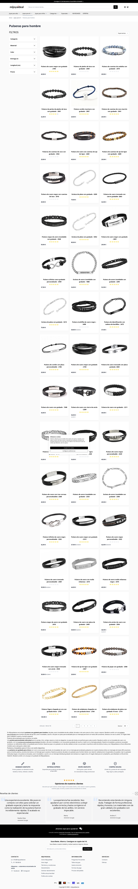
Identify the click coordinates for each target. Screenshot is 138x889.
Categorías (53, 13)
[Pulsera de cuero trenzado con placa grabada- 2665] (114, 349)
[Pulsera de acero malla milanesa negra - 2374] (114, 564)
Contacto (104, 860)
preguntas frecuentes (65, 832)
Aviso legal (44, 862)
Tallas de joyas (76, 862)
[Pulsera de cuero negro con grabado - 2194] (84, 349)
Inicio (10, 18)
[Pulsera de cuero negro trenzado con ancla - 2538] (54, 651)
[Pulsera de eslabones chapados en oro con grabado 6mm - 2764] (84, 693)
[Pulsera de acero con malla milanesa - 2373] (84, 564)
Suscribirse (87, 849)
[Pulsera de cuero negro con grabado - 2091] (114, 221)
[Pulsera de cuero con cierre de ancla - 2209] (84, 391)
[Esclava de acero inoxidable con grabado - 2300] (114, 478)
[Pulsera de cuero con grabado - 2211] (114, 391)
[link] (74, 725)
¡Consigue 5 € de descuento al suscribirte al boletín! (68, 1)
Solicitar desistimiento (48, 871)
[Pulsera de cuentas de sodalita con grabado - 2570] (114, 51)
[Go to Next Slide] (136, 793)
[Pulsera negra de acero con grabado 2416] (54, 606)
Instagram (26, 871)
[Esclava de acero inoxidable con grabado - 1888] (84, 264)
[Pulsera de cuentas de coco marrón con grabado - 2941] (114, 93)
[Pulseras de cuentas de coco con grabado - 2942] (54, 136)
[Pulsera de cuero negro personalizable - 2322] (114, 521)
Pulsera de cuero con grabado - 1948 (54, 407)
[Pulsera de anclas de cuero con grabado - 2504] (114, 606)
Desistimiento (45, 868)
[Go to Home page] (16, 7)
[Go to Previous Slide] (133, 793)
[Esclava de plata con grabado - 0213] (54, 306)
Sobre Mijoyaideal (46, 860)
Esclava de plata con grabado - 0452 (84, 237)
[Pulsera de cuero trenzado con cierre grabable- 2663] (114, 178)
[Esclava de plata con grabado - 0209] (84, 178)
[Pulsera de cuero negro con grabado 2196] (54, 51)
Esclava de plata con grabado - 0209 (84, 194)
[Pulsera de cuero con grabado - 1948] (54, 391)
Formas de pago (77, 868)
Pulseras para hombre (29, 18)
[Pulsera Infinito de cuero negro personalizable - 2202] (54, 521)
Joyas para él (26, 13)
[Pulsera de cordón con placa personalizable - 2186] (54, 349)
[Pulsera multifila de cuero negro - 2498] (84, 306)
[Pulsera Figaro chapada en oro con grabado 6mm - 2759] (54, 693)
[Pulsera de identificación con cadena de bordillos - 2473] (114, 306)
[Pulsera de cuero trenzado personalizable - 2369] (54, 564)
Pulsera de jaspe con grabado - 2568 (114, 667)
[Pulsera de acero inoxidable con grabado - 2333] (84, 478)
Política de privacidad (47, 873)
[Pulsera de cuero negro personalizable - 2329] (114, 436)
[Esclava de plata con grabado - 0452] (84, 221)
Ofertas (104, 862)
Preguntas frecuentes (78, 860)
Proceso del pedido (77, 871)
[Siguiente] (94, 725)
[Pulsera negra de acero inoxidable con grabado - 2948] (54, 221)
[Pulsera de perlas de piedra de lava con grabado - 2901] (54, 93)
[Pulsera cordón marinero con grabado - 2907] (84, 93)
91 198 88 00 (17, 862)
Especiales (64, 13)
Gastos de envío (76, 865)
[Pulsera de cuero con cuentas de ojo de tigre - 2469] (84, 136)
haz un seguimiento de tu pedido (80, 832)
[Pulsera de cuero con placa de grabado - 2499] (84, 606)
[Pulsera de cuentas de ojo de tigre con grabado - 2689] (114, 136)
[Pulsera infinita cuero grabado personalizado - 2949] (54, 264)
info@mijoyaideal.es (73, 834)
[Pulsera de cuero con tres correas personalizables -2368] (54, 478)
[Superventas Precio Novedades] (123, 33)
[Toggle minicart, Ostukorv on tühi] (127, 7)
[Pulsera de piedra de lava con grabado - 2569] (84, 51)
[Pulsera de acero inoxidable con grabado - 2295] (114, 264)
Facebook (16, 871)
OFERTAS (85, 13)
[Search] (116, 7)
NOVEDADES (76, 13)
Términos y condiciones (48, 865)
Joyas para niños (40, 13)
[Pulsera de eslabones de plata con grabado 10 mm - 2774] (114, 693)
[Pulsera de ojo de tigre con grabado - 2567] (84, 651)
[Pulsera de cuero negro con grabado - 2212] (84, 521)
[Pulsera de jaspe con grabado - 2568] (114, 651)
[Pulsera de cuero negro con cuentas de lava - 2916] (54, 178)
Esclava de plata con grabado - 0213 (54, 322)
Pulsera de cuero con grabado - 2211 (114, 407)
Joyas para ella (13, 13)
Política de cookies (47, 876)
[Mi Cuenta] (125, 7)
